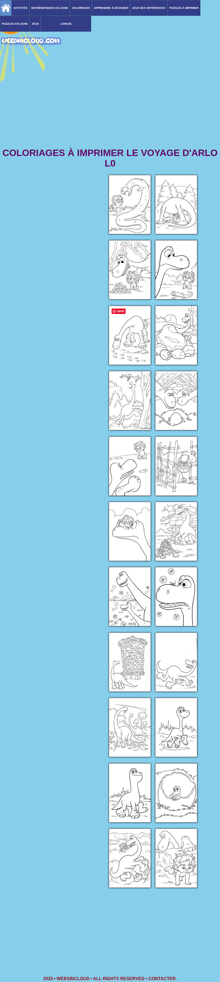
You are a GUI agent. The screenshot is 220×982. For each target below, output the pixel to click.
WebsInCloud (73, 978)
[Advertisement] (110, 104)
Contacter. (162, 978)
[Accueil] (5, 8)
